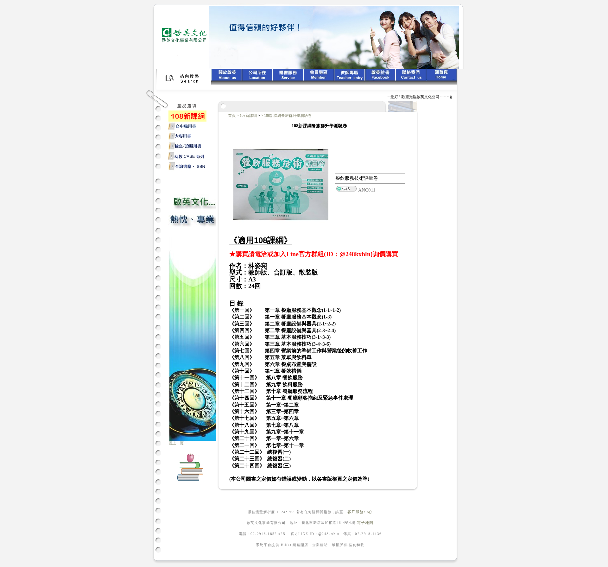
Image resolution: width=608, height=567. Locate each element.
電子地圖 (365, 522)
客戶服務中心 (360, 512)
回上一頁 (176, 443)
